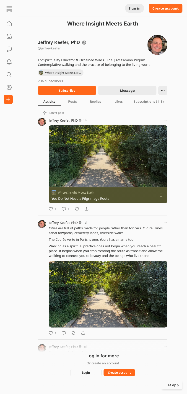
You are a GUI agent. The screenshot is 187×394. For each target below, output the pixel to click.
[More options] (165, 120)
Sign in (134, 8)
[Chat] (9, 49)
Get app (172, 385)
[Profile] (9, 87)
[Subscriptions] (9, 36)
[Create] (8, 99)
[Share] (86, 208)
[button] (9, 23)
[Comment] (64, 333)
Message (127, 90)
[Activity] (9, 61)
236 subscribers (50, 81)
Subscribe (67, 90)
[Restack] (77, 208)
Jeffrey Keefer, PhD (63, 120)
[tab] (49, 101)
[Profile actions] (162, 90)
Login (86, 373)
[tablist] (102, 101)
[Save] (161, 195)
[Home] (9, 9)
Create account (165, 8)
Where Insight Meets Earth (76, 192)
